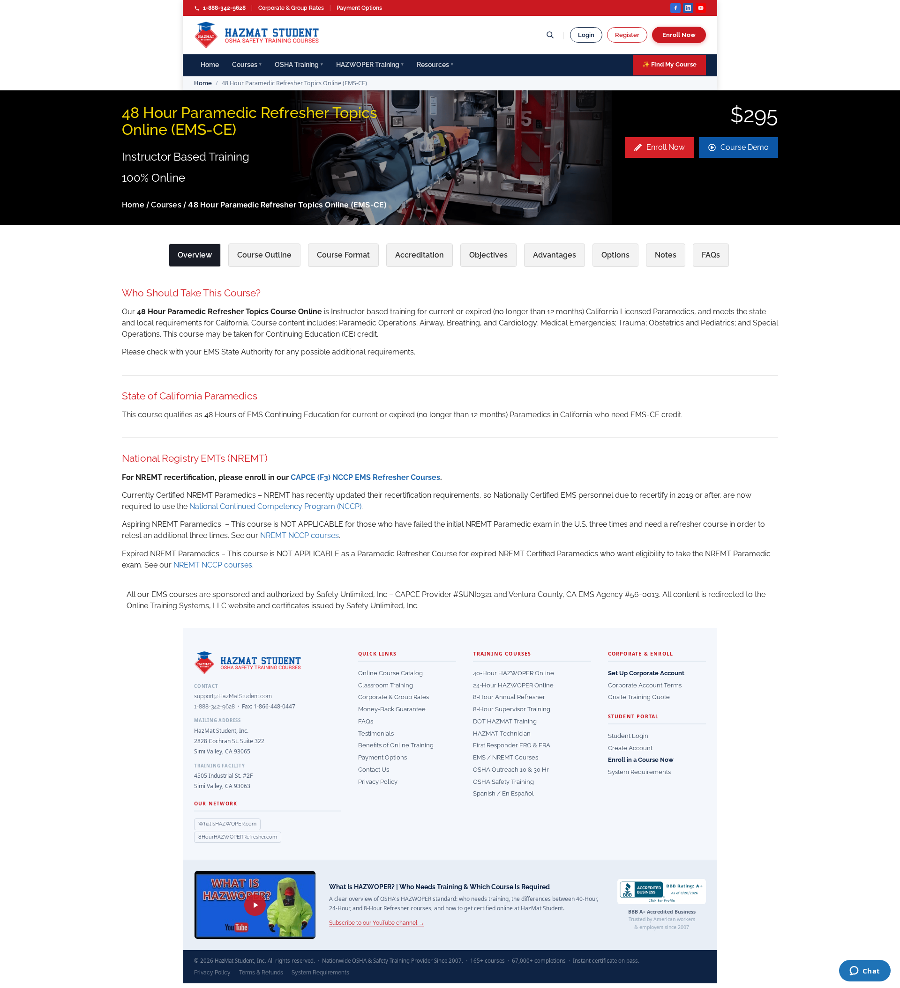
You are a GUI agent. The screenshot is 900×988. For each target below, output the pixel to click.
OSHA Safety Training (503, 781)
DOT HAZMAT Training (505, 721)
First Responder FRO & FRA (511, 745)
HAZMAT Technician (502, 733)
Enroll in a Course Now (641, 759)
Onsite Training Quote (639, 696)
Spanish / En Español (503, 793)
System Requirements (639, 771)
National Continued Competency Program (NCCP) (275, 506)
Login (586, 34)
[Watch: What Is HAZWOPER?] (255, 904)
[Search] (550, 35)
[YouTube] (701, 8)
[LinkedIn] (688, 8)
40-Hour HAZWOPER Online (513, 673)
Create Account (630, 748)
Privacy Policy (378, 781)
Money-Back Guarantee (392, 709)
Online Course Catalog (390, 673)
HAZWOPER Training (370, 64)
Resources (435, 64)
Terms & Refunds (261, 972)
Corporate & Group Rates (291, 8)
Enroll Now (679, 34)
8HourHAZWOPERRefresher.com (237, 837)
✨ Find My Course (669, 64)
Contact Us (373, 769)
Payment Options (359, 8)
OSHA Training (299, 64)
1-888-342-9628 (224, 8)
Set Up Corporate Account (646, 673)
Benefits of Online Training (396, 745)
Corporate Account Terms (645, 685)
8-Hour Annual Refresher (509, 696)
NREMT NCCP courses (299, 535)
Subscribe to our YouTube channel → (376, 923)
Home (210, 64)
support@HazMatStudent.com (233, 696)
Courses (247, 64)
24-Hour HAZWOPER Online (513, 685)
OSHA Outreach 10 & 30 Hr (511, 769)
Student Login (628, 735)
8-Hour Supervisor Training (511, 709)
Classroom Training (385, 685)
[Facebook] (675, 8)
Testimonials (376, 733)
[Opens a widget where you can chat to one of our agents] (865, 971)
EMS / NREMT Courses (505, 757)
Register (627, 34)
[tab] (195, 255)
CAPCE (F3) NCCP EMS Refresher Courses (365, 477)
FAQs (365, 721)
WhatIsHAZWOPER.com (227, 824)
